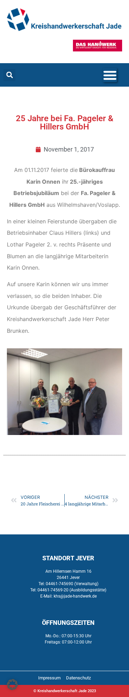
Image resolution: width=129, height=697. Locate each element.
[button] (9, 75)
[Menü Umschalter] (110, 75)
